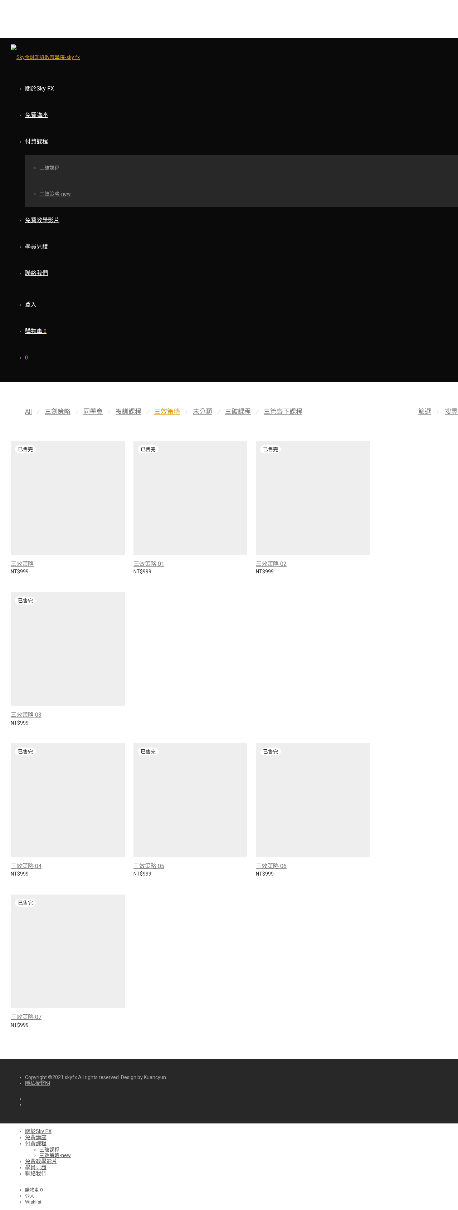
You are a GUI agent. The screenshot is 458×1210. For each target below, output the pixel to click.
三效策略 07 (26, 1017)
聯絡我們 (36, 273)
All (28, 411)
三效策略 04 (26, 866)
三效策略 (167, 411)
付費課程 (36, 141)
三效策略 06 (271, 866)
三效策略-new (55, 194)
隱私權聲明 (37, 1083)
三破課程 (49, 168)
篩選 (424, 411)
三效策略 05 (148, 866)
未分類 (202, 411)
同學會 (93, 411)
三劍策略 (57, 411)
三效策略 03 (26, 714)
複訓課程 (128, 411)
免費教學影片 (42, 220)
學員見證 (36, 246)
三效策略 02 (271, 563)
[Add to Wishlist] (121, 563)
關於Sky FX (39, 88)
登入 (30, 304)
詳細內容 (17, 575)
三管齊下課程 (283, 411)
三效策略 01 (148, 563)
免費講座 (36, 115)
